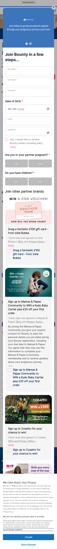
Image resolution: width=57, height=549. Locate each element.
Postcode (12, 90)
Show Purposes (28, 544)
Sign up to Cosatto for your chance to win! (26, 451)
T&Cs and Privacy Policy (21, 441)
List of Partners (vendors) (12, 530)
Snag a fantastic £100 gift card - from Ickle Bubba (26, 254)
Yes (39, 164)
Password (12, 130)
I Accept (28, 537)
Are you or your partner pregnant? (27, 154)
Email (10, 119)
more (13, 146)
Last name (12, 80)
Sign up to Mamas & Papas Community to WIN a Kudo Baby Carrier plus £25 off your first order (28, 377)
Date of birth (14, 101)
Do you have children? (20, 172)
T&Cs (20, 241)
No (16, 164)
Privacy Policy (36, 241)
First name (12, 69)
